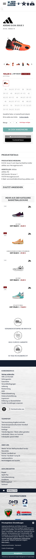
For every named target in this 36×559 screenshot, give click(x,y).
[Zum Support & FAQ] (23, 3)
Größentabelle (23, 117)
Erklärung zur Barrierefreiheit (11, 401)
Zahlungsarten (6, 379)
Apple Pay (5, 475)
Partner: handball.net (9, 453)
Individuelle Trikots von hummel (12, 434)
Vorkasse (5, 484)
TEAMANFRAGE (18, 140)
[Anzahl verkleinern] (10, 122)
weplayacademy (7, 458)
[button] (5, 4)
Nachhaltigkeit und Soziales (11, 460)
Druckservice (6, 427)
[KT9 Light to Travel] (18, 297)
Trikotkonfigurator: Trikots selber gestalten (16, 432)
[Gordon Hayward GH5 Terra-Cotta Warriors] (18, 243)
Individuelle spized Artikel (10, 437)
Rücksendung (6, 389)
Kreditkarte (5, 480)
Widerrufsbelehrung (8, 393)
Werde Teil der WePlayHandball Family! (15, 448)
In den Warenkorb (18, 129)
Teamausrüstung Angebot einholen (13, 422)
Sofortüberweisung (8, 477)
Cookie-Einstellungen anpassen (12, 403)
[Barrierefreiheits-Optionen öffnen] (4, 409)
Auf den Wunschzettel (19, 136)
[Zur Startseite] (14, 3)
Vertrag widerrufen (8, 374)
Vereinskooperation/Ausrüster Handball (15, 425)
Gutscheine (5, 381)
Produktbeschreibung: (11, 161)
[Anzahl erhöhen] (16, 122)
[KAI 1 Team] (18, 216)
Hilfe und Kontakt (7, 377)
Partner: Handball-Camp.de (11, 456)
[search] (18, 9)
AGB (3, 391)
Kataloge (4, 429)
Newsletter (5, 451)
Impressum (5, 398)
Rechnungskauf (7, 482)
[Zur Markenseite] (8, 20)
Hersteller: (6, 169)
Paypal (4, 472)
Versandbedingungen (9, 384)
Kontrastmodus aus (17, 409)
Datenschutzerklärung (9, 396)
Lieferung (5, 386)
